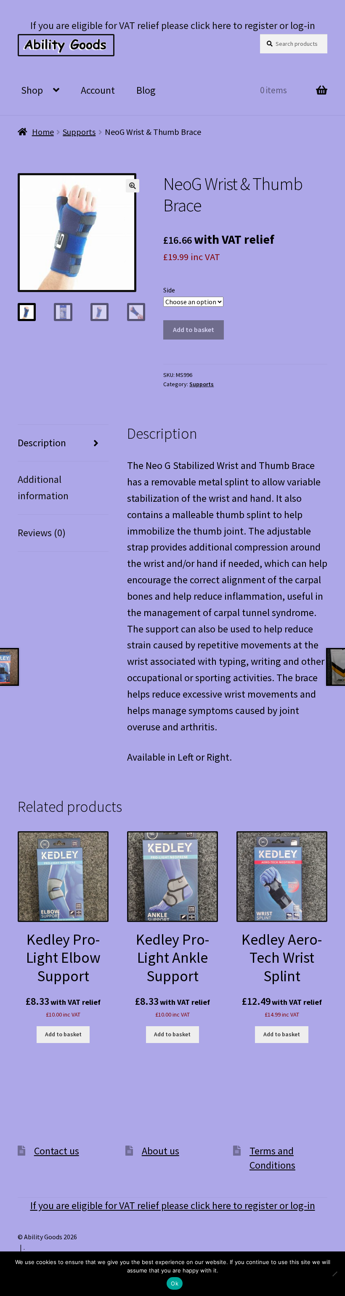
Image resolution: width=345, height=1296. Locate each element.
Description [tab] (42, 442)
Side (169, 290)
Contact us (56, 1150)
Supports (79, 131)
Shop (32, 90)
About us (160, 1150)
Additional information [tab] (43, 487)
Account (98, 90)
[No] (334, 1274)
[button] (132, 185)
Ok (174, 1283)
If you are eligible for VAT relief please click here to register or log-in (172, 25)
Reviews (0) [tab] (42, 532)
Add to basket (193, 329)
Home (43, 131)
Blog (146, 90)
